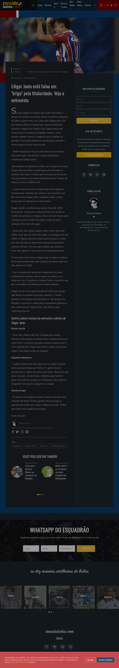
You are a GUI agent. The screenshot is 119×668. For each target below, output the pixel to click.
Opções (90, 660)
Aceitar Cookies (105, 660)
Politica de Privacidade (18, 662)
